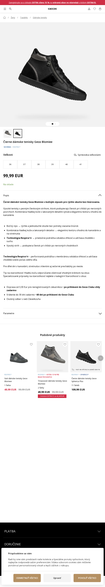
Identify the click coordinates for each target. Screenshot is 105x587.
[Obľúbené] (94, 8)
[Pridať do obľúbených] (31, 344)
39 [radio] (52, 164)
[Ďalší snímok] (100, 358)
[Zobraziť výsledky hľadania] (10, 8)
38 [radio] (38, 164)
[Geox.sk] (52, 9)
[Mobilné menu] (5, 8)
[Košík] (100, 8)
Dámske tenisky (40, 17)
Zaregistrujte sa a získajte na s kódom (52, 2)
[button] (52, 124)
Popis (6, 195)
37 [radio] (24, 164)
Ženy (13, 17)
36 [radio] (10, 164)
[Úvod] (4, 17)
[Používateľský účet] (89, 8)
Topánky (24, 17)
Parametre (8, 313)
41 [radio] (80, 164)
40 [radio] (66, 164)
